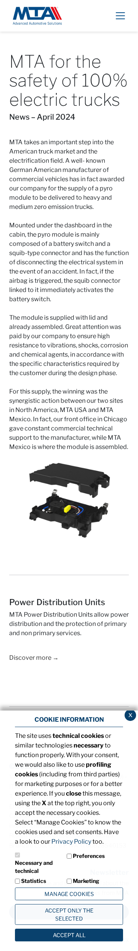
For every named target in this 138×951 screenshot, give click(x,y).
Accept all (69, 935)
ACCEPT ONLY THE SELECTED (69, 914)
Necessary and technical (34, 866)
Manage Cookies (69, 894)
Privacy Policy (71, 841)
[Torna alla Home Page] (37, 15)
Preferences (89, 856)
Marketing (86, 881)
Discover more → (34, 657)
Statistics (33, 881)
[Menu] (120, 15)
